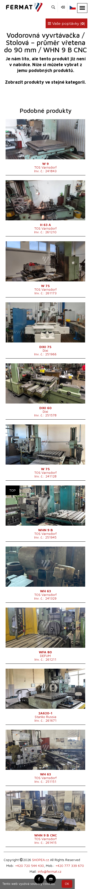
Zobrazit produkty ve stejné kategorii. (45, 82)
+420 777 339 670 (69, 865)
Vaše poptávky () (68, 23)
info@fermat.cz (49, 871)
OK (67, 884)
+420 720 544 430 (29, 865)
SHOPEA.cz (40, 860)
